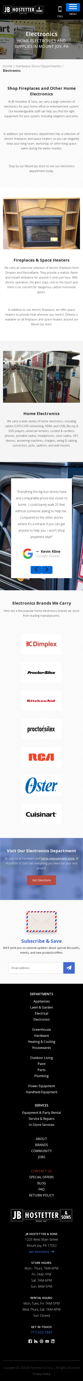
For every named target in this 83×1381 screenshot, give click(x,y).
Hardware (41, 1035)
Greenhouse (41, 1029)
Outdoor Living (41, 1058)
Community (41, 1151)
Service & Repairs (42, 1118)
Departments (41, 994)
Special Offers (41, 1177)
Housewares (41, 1047)
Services (41, 1105)
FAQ (41, 1189)
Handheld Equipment (41, 1092)
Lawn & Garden (41, 1007)
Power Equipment (41, 1086)
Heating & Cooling (41, 1041)
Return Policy (41, 1195)
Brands (41, 1145)
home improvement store (58, 858)
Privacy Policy (41, 1374)
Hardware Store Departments (38, 66)
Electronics (41, 1019)
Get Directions (41, 880)
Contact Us (41, 1171)
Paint (42, 1064)
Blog (41, 1183)
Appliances (41, 1001)
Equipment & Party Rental (41, 1112)
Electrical (41, 1013)
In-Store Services (41, 1124)
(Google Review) (48, 556)
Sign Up (69, 968)
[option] (41, 522)
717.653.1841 (41, 1332)
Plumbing (41, 1076)
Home (7, 66)
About (41, 1139)
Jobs (41, 1157)
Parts (41, 1070)
